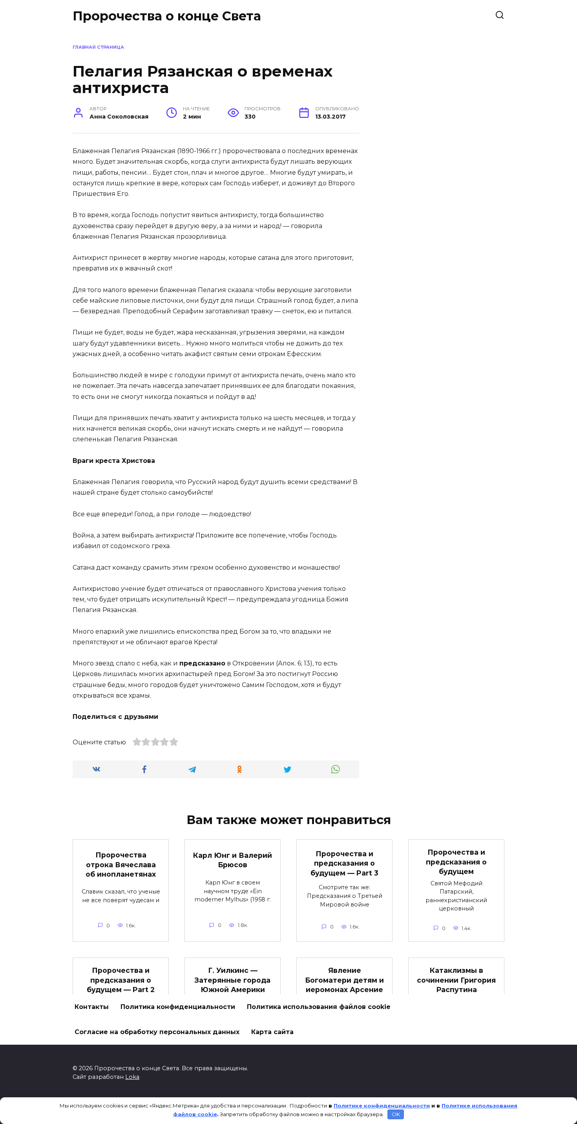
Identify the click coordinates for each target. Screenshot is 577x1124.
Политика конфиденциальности (178, 1007)
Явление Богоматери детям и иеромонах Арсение (344, 980)
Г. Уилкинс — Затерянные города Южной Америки (232, 980)
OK (396, 1114)
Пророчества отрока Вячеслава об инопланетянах (121, 864)
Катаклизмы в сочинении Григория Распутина (456, 980)
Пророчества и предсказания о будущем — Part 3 (344, 863)
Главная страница (98, 47)
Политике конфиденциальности (382, 1105)
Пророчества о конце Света (167, 16)
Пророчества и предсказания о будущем (456, 861)
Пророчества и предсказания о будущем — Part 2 (121, 980)
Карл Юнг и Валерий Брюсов (232, 860)
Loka (132, 1076)
